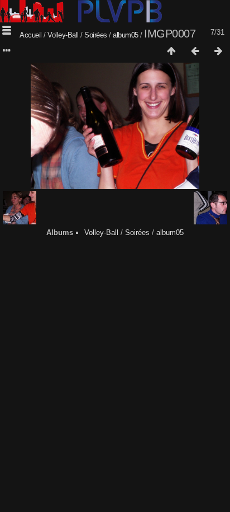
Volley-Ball (63, 35)
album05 (125, 35)
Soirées (95, 35)
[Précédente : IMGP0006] (195, 51)
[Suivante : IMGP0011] (218, 51)
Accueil (31, 35)
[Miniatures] (171, 51)
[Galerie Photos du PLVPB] (81, 20)
